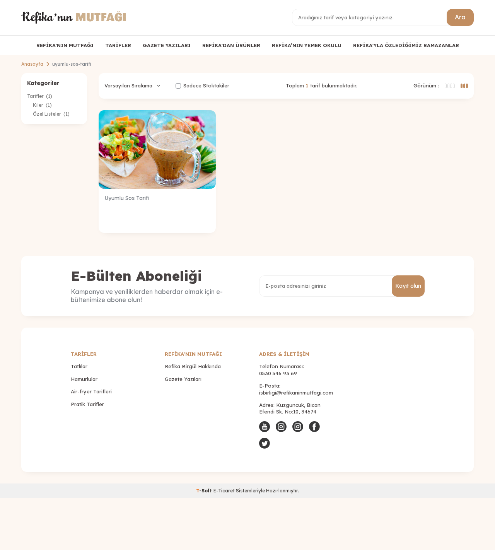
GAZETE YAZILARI (167, 45)
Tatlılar (79, 366)
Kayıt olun (408, 285)
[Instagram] (281, 426)
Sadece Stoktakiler (206, 85)
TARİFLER (118, 45)
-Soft (204, 491)
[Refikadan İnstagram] (297, 426)
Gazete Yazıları (183, 379)
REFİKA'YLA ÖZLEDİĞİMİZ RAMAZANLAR (406, 45)
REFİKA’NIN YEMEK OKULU (306, 45)
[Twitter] (264, 443)
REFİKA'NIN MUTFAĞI (65, 45)
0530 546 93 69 (278, 373)
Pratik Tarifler (87, 404)
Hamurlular (84, 379)
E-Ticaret (224, 491)
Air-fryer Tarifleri (91, 391)
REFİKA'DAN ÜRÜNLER (231, 45)
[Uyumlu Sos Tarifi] (157, 149)
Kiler (42, 105)
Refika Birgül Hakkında (193, 366)
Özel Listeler (51, 114)
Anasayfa (32, 64)
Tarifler (39, 96)
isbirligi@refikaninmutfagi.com (296, 392)
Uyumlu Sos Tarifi (126, 198)
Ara (460, 17)
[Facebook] (314, 426)
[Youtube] (264, 426)
